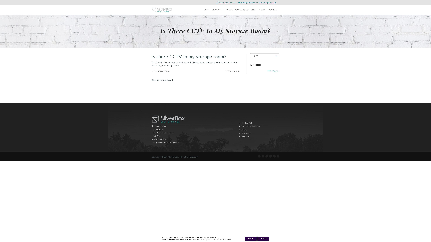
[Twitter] (263, 156)
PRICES (229, 10)
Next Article (231, 71)
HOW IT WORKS (241, 10)
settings (228, 240)
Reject (263, 238)
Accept (250, 238)
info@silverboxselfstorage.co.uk (258, 2)
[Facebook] (259, 156)
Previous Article (161, 71)
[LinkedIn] (270, 156)
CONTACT (272, 10)
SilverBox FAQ (246, 123)
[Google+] (266, 156)
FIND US (262, 10)
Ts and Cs (244, 137)
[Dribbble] (278, 156)
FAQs (253, 10)
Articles (243, 130)
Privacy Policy (246, 133)
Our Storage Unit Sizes (250, 126)
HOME (206, 10)
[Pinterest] (274, 156)
